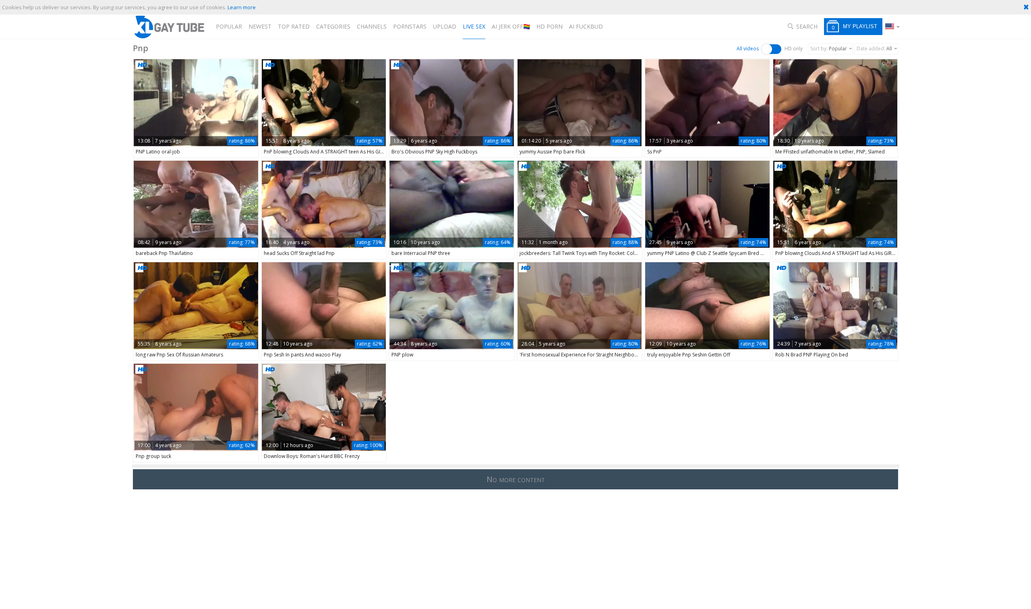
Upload (444, 26)
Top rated (294, 26)
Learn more (242, 7)
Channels (372, 26)
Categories (333, 26)
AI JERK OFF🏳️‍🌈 (511, 26)
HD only (794, 48)
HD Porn (549, 26)
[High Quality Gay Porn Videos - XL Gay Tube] (169, 27)
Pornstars (409, 26)
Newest (259, 26)
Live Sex (474, 26)
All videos (748, 48)
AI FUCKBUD (586, 26)
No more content (516, 479)
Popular (229, 26)
